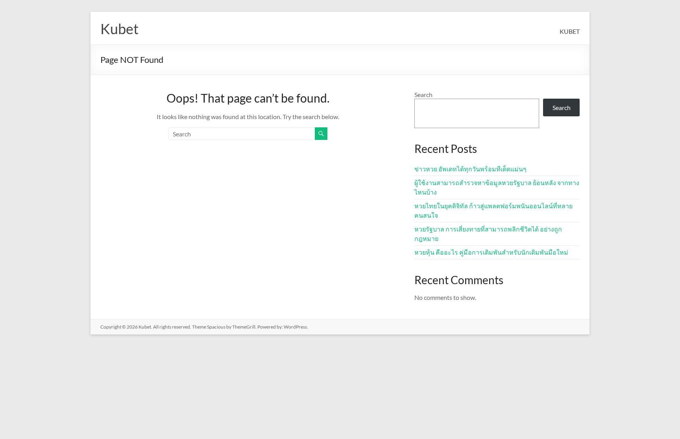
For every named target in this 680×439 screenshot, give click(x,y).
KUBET (570, 31)
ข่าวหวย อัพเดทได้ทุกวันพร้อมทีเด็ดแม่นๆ (470, 169)
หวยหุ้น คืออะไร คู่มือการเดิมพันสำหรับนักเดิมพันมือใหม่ (491, 252)
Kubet (119, 28)
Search (423, 94)
